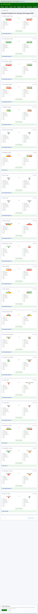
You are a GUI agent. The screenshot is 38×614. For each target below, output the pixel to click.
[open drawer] (2, 4)
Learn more (22, 1)
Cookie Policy (8, 611)
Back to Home (5, 10)
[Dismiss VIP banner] (36, 1)
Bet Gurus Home (6, 4)
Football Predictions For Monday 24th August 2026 (17, 13)
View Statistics (19, 53)
